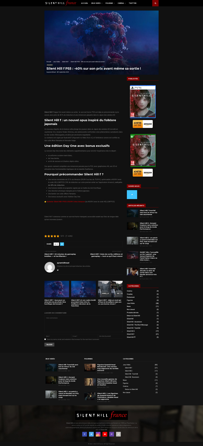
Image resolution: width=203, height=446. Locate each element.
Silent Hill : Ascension (134, 322)
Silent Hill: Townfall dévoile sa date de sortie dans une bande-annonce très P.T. (148, 272)
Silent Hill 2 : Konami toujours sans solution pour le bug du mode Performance (149, 226)
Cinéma (121, 3)
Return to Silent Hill (133, 316)
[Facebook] (84, 434)
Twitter (132, 3)
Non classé (131, 309)
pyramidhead (52, 72)
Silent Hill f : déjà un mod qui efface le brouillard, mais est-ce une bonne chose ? (110, 302)
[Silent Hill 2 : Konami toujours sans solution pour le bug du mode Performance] (132, 226)
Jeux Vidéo (96, 3)
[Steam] (118, 434)
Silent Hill (130, 319)
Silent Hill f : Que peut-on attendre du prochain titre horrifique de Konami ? (55, 302)
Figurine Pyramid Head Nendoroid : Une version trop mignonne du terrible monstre (107, 367)
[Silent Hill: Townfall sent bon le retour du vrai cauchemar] (132, 213)
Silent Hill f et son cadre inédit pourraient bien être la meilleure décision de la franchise (83, 303)
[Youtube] (105, 434)
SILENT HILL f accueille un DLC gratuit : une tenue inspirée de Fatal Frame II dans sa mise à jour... (149, 256)
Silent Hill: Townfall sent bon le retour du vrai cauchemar (148, 212)
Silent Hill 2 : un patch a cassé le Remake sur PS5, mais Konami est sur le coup (149, 241)
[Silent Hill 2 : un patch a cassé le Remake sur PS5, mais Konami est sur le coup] (132, 240)
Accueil (84, 3)
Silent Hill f (49, 65)
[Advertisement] (83, 95)
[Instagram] (98, 434)
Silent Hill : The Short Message (137, 325)
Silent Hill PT (131, 337)
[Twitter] (91, 434)
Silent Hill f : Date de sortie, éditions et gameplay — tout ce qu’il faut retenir (106, 255)
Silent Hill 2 (131, 331)
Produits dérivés (133, 312)
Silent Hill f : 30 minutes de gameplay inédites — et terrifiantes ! (60, 255)
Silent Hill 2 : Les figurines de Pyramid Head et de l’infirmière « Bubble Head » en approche (107, 396)
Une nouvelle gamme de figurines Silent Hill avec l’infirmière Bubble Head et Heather (107, 382)
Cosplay (129, 294)
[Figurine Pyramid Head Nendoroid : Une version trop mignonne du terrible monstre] (90, 367)
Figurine (109, 3)
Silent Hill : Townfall (133, 328)
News (129, 306)
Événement (130, 297)
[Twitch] (111, 434)
